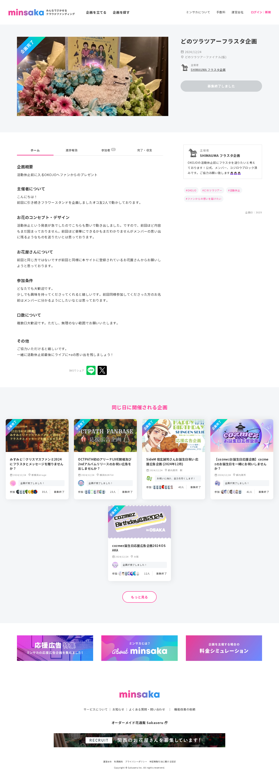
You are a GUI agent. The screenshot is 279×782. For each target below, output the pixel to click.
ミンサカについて (198, 12)
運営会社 (238, 12)
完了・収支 (144, 150)
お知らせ (118, 709)
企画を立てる (96, 12)
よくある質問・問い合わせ (147, 709)
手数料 (220, 12)
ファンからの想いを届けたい (204, 198)
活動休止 (235, 190)
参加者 (108, 150)
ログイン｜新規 (261, 12)
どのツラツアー (213, 190)
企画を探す (121, 12)
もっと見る (139, 597)
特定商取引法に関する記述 (163, 761)
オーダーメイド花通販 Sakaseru (140, 722)
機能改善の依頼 (184, 709)
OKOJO (191, 190)
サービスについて (96, 709)
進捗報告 (72, 150)
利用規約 (118, 761)
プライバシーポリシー (136, 761)
